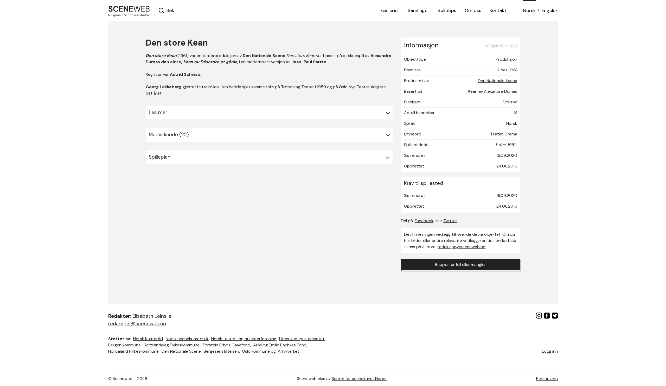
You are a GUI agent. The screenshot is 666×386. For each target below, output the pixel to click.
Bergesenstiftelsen (221, 351)
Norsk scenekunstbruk (187, 338)
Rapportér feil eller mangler (460, 264)
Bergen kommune (124, 345)
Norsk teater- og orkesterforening (243, 338)
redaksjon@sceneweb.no (461, 247)
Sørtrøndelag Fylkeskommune (172, 345)
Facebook (424, 220)
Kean (472, 91)
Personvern (547, 378)
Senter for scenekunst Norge (359, 378)
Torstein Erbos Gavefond (226, 345)
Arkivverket (288, 351)
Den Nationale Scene (497, 80)
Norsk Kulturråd (148, 338)
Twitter (450, 220)
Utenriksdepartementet (302, 338)
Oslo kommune (256, 351)
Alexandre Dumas (500, 91)
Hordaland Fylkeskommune (133, 351)
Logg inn (550, 351)
